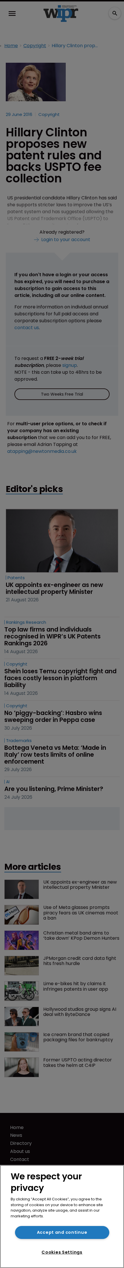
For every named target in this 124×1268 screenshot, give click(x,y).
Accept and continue (62, 1232)
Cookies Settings (62, 1252)
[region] (62, 1216)
